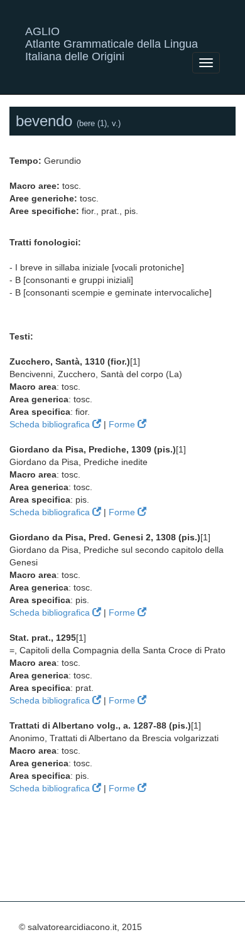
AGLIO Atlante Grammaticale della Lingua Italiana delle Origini (111, 36)
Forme (123, 424)
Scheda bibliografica (50, 424)
